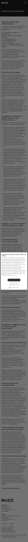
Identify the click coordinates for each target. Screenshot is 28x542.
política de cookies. (16, 275)
